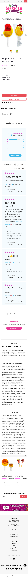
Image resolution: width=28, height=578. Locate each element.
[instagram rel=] (14, 559)
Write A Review (15, 155)
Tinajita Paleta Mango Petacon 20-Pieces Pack (12, 19)
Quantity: (4, 90)
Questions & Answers (14, 314)
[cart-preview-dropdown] (25, 1)
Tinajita (4, 472)
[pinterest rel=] (16, 559)
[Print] (6, 102)
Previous (2, 35)
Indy (16, 472)
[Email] (4, 102)
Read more (19, 221)
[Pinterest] (12, 102)
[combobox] (20, 168)
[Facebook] (2, 102)
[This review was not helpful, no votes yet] (21, 191)
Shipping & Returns (14, 536)
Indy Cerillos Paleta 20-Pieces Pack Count (20, 475)
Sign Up (16, 534)
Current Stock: (6, 85)
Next (26, 35)
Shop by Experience (14, 548)
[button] (14, 507)
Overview (14, 343)
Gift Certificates (14, 531)
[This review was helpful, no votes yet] (18, 191)
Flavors (14, 543)
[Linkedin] (10, 102)
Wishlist (14, 532)
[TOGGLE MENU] (2, 1)
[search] (19, 1)
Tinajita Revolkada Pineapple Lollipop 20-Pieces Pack (7, 475)
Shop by (14, 547)
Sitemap (15, 575)
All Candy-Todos (8, 18)
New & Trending (16, 18)
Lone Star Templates (18, 576)
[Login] (22, 1)
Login (11, 534)
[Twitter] (8, 102)
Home (2, 18)
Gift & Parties (14, 550)
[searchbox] (8, 164)
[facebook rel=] (11, 559)
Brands (14, 545)
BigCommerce (8, 576)
